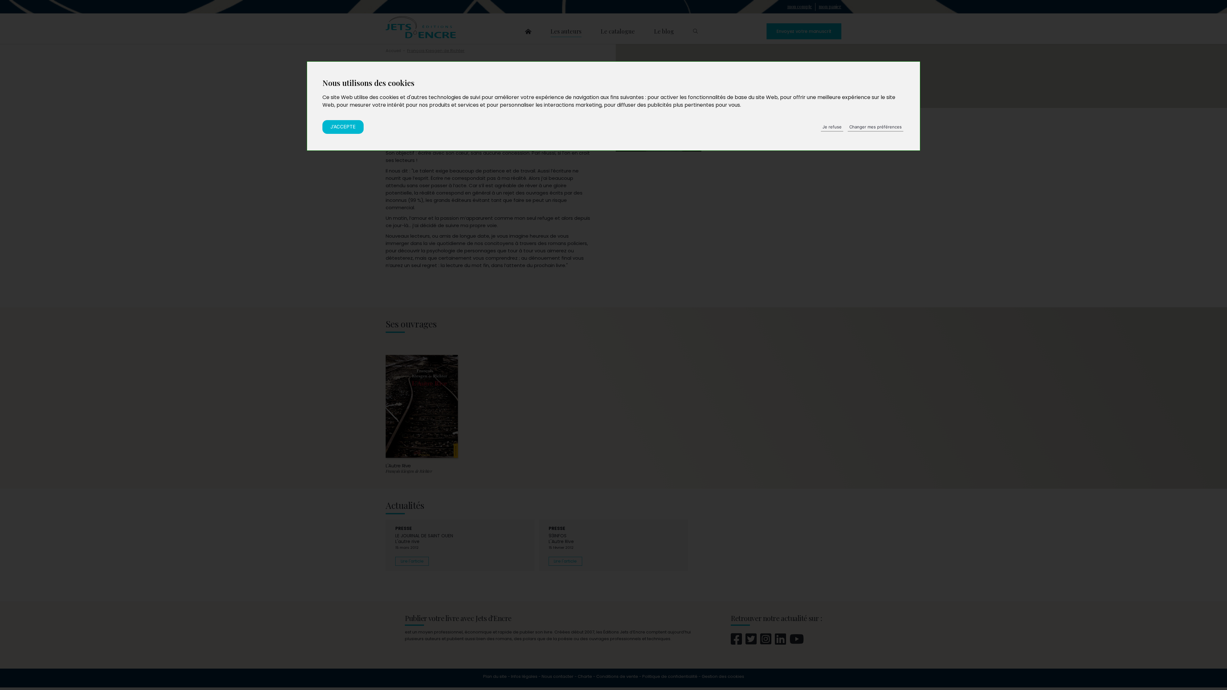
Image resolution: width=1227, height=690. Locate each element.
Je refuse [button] (832, 126)
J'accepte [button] (343, 127)
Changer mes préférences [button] (875, 126)
